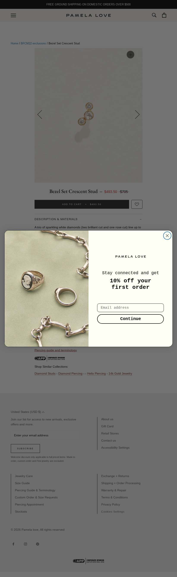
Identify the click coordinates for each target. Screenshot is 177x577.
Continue (130, 318)
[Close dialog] (167, 235)
